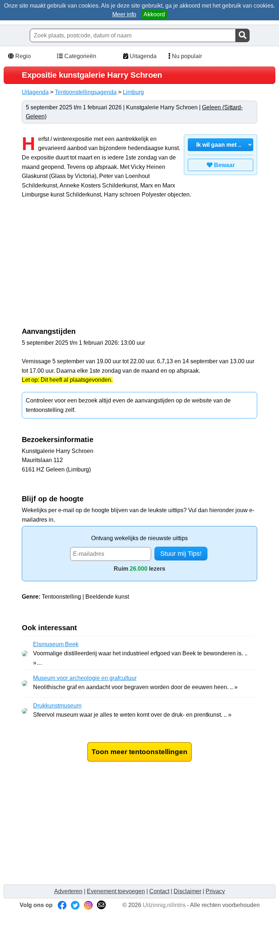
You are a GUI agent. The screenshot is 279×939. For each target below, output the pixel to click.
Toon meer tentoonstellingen (139, 752)
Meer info (124, 14)
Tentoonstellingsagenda (86, 92)
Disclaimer (187, 891)
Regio (22, 56)
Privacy (215, 891)
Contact (159, 891)
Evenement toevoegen (116, 891)
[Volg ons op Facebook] (62, 905)
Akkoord (154, 14)
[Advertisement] (83, 266)
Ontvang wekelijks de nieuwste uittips (139, 538)
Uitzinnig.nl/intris (164, 905)
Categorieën (79, 56)
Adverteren (68, 891)
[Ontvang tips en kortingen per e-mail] (101, 905)
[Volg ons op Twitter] (75, 905)
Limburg (133, 92)
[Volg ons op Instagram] (88, 905)
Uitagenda (142, 56)
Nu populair (186, 56)
